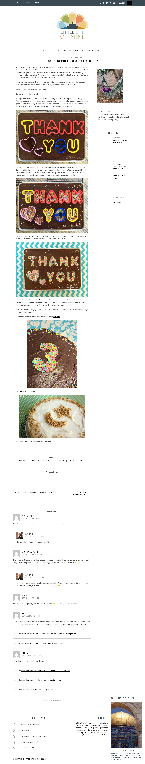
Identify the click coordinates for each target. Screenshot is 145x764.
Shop (99, 50)
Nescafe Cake (25, 730)
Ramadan (116, 138)
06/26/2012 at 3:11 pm (31, 518)
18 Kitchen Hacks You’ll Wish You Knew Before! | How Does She (45, 671)
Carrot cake (20, 391)
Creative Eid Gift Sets (120, 177)
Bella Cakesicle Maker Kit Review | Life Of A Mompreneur (43, 643)
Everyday (79, 50)
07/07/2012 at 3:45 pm (35, 577)
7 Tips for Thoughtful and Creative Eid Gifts (120, 166)
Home (17, 3)
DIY (58, 50)
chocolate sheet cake (33, 300)
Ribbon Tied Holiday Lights (52, 492)
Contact (26, 3)
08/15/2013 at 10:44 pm (32, 655)
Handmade (120, 197)
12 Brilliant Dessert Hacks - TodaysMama (37, 690)
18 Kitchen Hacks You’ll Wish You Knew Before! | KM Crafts (43, 680)
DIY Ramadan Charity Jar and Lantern (34, 736)
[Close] (112, 698)
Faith (90, 50)
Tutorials (66, 58)
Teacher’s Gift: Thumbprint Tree (79, 494)
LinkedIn (72, 461)
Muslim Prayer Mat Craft (29, 742)
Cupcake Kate (30, 551)
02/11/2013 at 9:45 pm (31, 616)
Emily (25, 652)
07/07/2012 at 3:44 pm (35, 536)
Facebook (23, 461)
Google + (60, 461)
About (36, 3)
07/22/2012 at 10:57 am (32, 598)
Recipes (67, 50)
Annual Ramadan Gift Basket (120, 141)
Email (82, 461)
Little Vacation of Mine (126, 750)
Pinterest (48, 461)
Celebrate (48, 50)
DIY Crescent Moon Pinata (25, 492)
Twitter (35, 461)
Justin (26, 613)
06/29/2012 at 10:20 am (32, 554)
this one (56, 317)
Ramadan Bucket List (28, 748)
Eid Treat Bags (119, 202)
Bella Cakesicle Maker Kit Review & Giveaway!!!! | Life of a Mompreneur (48, 634)
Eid (114, 162)
